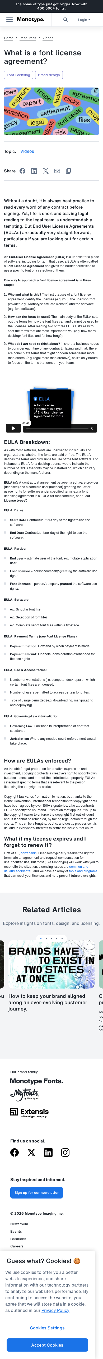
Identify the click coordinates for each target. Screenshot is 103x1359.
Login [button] (82, 19)
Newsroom (19, 1224)
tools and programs (83, 871)
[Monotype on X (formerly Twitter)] (31, 1153)
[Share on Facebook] (22, 171)
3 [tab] (51, 938)
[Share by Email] (57, 171)
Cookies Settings (47, 1328)
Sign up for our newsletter (37, 1192)
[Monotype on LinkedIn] (48, 1153)
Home (8, 38)
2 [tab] (46, 938)
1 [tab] (40, 938)
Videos (48, 38)
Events (16, 1231)
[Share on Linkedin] (34, 171)
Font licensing (18, 74)
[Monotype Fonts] (29, 1083)
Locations (18, 1238)
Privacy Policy (55, 1310)
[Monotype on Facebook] (14, 1153)
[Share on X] (46, 171)
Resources (28, 38)
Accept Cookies (47, 1345)
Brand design (49, 74)
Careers (17, 1246)
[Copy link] (68, 171)
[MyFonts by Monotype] (29, 1096)
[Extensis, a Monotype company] (29, 1114)
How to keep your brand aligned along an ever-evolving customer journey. (47, 1002)
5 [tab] (62, 938)
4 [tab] (56, 938)
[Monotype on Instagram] (65, 1153)
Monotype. (30, 19)
